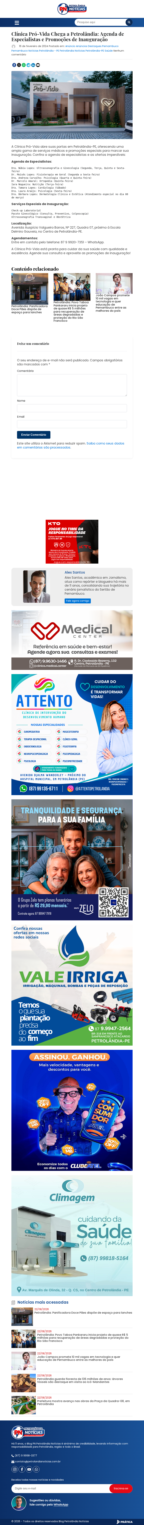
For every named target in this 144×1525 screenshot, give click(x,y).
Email (20, 417)
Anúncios (81, 46)
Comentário (25, 371)
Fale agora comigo (77, 601)
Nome (21, 401)
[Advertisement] (72, 491)
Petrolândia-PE (95, 50)
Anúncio (70, 46)
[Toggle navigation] (16, 22)
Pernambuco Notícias (24, 50)
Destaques (95, 46)
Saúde (109, 50)
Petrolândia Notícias (72, 50)
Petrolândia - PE (49, 50)
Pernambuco (110, 46)
